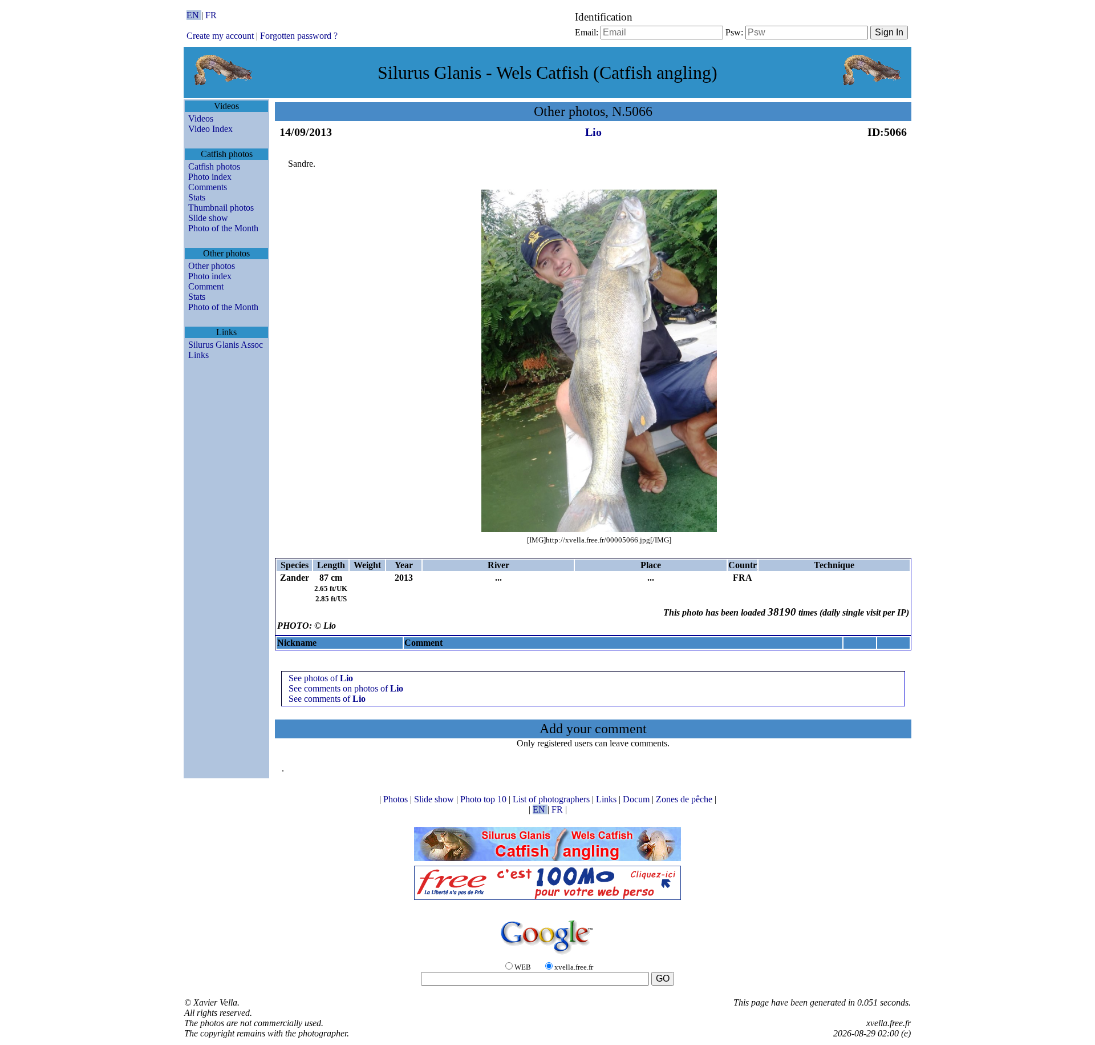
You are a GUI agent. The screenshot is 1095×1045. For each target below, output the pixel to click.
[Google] (547, 955)
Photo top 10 (484, 799)
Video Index (210, 129)
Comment (206, 286)
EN (193, 15)
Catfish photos (214, 166)
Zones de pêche (685, 799)
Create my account (220, 36)
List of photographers (552, 799)
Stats (196, 197)
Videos (200, 118)
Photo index (210, 177)
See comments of (327, 699)
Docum (637, 799)
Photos (396, 799)
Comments (207, 187)
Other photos (211, 266)
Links (198, 355)
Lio (593, 132)
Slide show (208, 218)
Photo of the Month (223, 228)
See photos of (321, 678)
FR (211, 15)
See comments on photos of (346, 688)
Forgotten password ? (299, 36)
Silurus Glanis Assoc (225, 344)
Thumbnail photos (221, 207)
